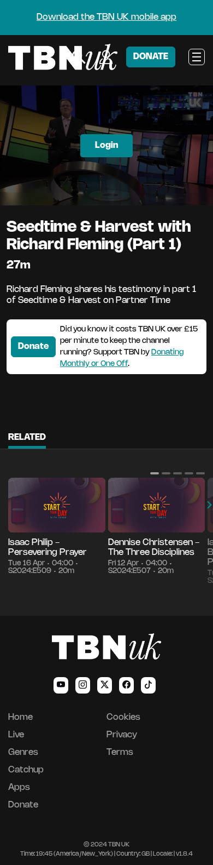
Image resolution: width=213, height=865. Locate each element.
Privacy (121, 735)
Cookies (123, 717)
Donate (33, 346)
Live (16, 735)
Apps (19, 787)
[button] (154, 473)
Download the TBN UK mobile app (106, 17)
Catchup (26, 770)
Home (20, 717)
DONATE (150, 57)
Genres (23, 752)
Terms (119, 752)
